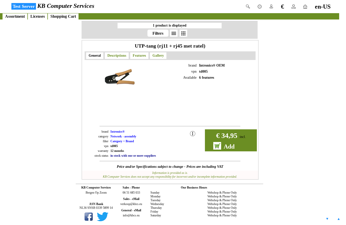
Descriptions (116, 55)
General (95, 55)
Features (139, 55)
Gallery (158, 55)
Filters (157, 33)
